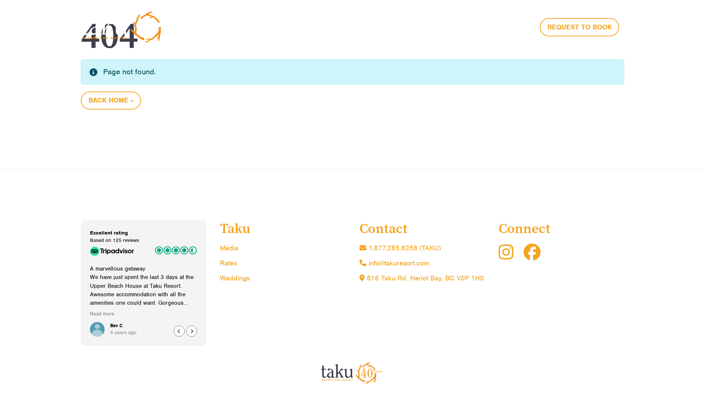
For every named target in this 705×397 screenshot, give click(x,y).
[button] (191, 331)
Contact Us (508, 26)
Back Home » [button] (111, 100)
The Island (451, 26)
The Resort (394, 26)
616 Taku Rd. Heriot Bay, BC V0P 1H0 (424, 278)
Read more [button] (102, 314)
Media (229, 248)
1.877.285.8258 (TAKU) (403, 248)
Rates (228, 263)
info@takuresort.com (399, 263)
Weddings (235, 278)
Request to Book (579, 27)
